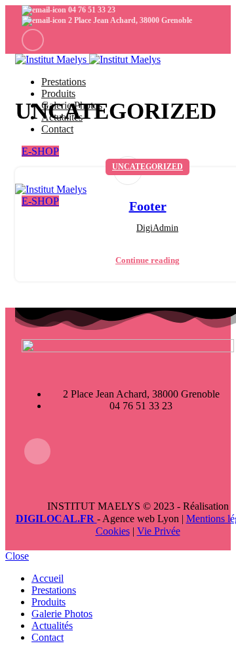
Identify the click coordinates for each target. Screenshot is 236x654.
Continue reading (147, 260)
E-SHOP (40, 151)
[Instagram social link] (33, 40)
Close (17, 556)
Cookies (113, 531)
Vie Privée (158, 531)
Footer (148, 206)
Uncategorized (147, 166)
